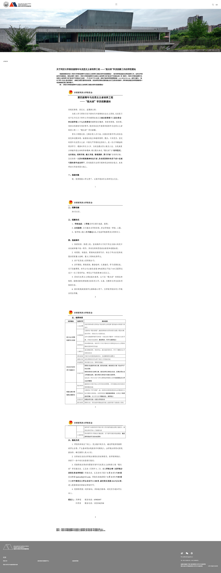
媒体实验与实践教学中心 (43, 561)
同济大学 (5, 561)
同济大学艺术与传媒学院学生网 (10, 564)
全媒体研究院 (75, 561)
